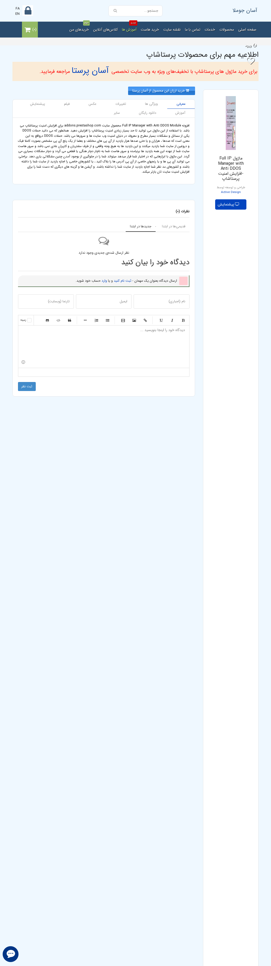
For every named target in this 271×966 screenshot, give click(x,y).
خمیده (172, 320)
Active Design (231, 192)
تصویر (134, 320)
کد (58, 320)
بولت (85, 320)
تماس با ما (192, 29)
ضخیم (183, 320)
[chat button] (11, 954)
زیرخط (161, 320)
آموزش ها (129, 27)
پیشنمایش (226, 204)
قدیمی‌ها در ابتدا (173, 226)
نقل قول (70, 320)
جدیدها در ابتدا (140, 226)
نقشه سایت (172, 29)
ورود (249, 45)
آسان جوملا (245, 10)
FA (18, 8)
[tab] (181, 104)
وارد (104, 281)
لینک (145, 320)
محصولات (226, 29)
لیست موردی (107, 320)
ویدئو (123, 320)
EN (17, 14)
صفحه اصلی (247, 29)
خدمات (210, 29)
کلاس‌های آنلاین (105, 29)
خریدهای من (79, 27)
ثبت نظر (26, 386)
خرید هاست (150, 29)
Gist (47, 320)
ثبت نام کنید (122, 281)
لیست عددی (96, 320)
